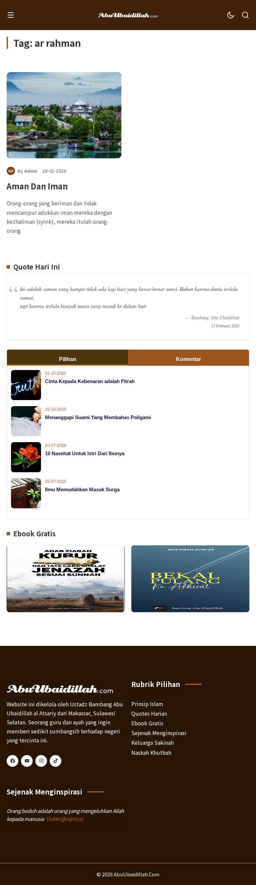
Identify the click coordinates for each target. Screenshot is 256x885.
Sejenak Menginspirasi (158, 733)
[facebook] (12, 761)
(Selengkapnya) (65, 818)
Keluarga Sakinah (152, 742)
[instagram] (41, 761)
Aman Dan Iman (37, 186)
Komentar (188, 359)
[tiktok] (55, 761)
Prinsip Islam (147, 704)
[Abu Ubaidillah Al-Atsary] (128, 15)
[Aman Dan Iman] (64, 115)
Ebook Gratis (147, 723)
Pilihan (67, 359)
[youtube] (27, 761)
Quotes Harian (149, 713)
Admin (31, 171)
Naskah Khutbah (151, 752)
